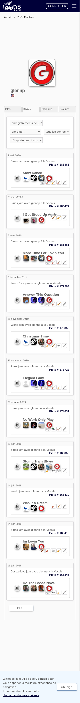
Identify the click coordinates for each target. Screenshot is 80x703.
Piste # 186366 (59, 164)
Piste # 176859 (59, 328)
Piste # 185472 (59, 206)
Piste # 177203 (59, 286)
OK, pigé (66, 687)
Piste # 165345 (59, 574)
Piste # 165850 (59, 453)
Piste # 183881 (59, 244)
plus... (21, 608)
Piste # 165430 (59, 494)
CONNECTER (57, 6)
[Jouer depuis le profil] (17, 178)
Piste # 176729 (59, 369)
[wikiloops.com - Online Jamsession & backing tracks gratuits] (11, 6)
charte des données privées (21, 695)
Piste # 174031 (59, 411)
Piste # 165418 (59, 533)
